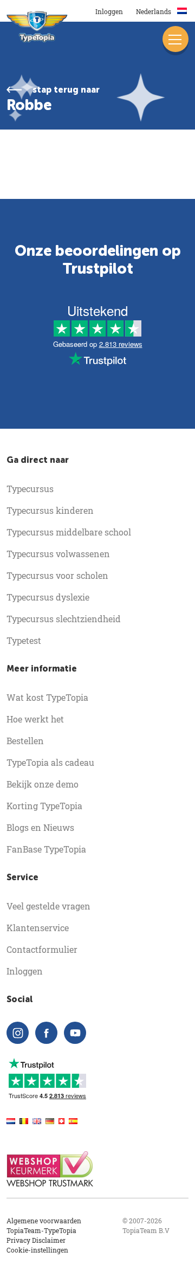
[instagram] (17, 1033)
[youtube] (75, 1033)
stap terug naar (66, 90)
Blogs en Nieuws (40, 827)
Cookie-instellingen (37, 1250)
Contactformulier (41, 949)
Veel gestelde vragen (48, 906)
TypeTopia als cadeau (50, 762)
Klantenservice (37, 927)
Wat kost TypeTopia (47, 697)
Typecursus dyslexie (47, 597)
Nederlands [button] (154, 11)
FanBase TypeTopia (46, 849)
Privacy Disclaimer (36, 1240)
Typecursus (30, 488)
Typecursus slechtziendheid (63, 618)
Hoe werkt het (35, 719)
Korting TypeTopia (44, 805)
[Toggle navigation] (175, 39)
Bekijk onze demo (42, 784)
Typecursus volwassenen (58, 553)
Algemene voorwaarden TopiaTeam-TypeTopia (43, 1225)
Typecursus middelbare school (68, 532)
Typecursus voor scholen (57, 575)
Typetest (23, 640)
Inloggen (109, 11)
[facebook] (46, 1033)
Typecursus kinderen (50, 510)
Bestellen (25, 740)
